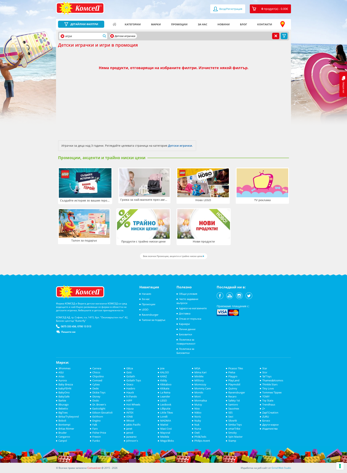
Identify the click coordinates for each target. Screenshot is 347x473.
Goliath (130, 376)
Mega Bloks (167, 440)
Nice (197, 408)
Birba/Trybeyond (68, 416)
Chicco (96, 372)
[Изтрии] (112, 36)
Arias (61, 376)
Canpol (62, 440)
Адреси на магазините (282, 24)
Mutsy (198, 404)
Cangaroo (64, 436)
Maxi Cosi (166, 428)
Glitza (129, 368)
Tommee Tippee (272, 392)
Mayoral (165, 432)
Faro (95, 428)
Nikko (197, 412)
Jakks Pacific (133, 424)
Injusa (130, 408)
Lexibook (165, 404)
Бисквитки (185, 334)
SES (230, 412)
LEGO (145, 309)
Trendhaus (268, 404)
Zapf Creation (270, 412)
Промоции (179, 24)
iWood (130, 420)
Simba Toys (235, 424)
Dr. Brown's (99, 404)
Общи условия (188, 294)
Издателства (270, 428)
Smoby (232, 432)
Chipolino (98, 376)
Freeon (96, 436)
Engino (96, 420)
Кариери (184, 324)
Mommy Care (202, 388)
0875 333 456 (68, 326)
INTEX (130, 412)
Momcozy (200, 384)
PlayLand (233, 380)
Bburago (63, 404)
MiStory (199, 380)
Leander (165, 396)
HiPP (129, 400)
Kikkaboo (165, 384)
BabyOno (64, 392)
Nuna (197, 428)
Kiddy (163, 380)
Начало (114, 24)
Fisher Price (99, 432)
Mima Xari (200, 372)
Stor (264, 372)
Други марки (270, 424)
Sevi (230, 416)
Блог (243, 24)
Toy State (267, 400)
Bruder (62, 432)
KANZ (163, 376)
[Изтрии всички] (275, 36)
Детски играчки (180, 145)
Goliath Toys (133, 380)
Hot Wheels (133, 404)
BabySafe (63, 396)
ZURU (265, 416)
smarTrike (234, 428)
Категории (133, 24)
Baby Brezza (65, 384)
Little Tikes (166, 412)
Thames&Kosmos (272, 380)
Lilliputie (165, 408)
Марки (156, 24)
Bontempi (64, 424)
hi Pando (131, 396)
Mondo (198, 392)
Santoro (233, 404)
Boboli (62, 420)
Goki (129, 372)
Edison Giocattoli (102, 412)
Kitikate (164, 388)
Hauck (130, 392)
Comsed (97, 380)
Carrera (96, 368)
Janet (129, 428)
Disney (96, 396)
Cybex (96, 384)
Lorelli (163, 416)
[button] (270, 8)
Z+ (263, 408)
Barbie (62, 400)
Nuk (196, 424)
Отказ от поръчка (190, 318)
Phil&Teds (200, 436)
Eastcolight (98, 408)
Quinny (232, 388)
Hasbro (130, 388)
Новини (223, 24)
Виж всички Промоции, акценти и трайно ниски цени (172, 256)
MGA (197, 368)
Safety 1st (234, 400)
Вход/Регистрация (230, 9)
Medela (164, 436)
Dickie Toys (98, 392)
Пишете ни (68, 332)
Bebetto (63, 408)
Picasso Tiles (235, 368)
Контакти (264, 24)
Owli (197, 432)
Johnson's (132, 440)
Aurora (62, 380)
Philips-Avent (202, 440)
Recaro (232, 396)
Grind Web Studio (281, 468)
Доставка (184, 313)
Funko (96, 440)
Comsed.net (94, 468)
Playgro (232, 376)
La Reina (165, 392)
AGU (61, 372)
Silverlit (232, 420)
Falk (94, 424)
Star (264, 368)
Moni (197, 396)
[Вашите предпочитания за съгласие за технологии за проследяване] (340, 466)
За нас (202, 24)
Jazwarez (131, 436)
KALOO (164, 372)
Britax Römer (66, 428)
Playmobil (234, 384)
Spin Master (235, 436)
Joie (162, 368)
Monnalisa (200, 400)
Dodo (95, 400)
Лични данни (187, 329)
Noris (197, 416)
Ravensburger (150, 314)
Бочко (266, 420)
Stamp (232, 440)
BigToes (63, 412)
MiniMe (198, 376)
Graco (129, 384)
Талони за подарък (153, 320)
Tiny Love (268, 388)
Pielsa (231, 372)
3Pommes (64, 368)
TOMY (265, 396)
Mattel (164, 424)
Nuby (197, 420)
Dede (95, 388)
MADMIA (165, 420)
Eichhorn (97, 416)
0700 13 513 (84, 326)
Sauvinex (233, 408)
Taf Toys (266, 376)
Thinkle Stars (270, 384)
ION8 (129, 416)
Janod (129, 432)
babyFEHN (64, 388)
